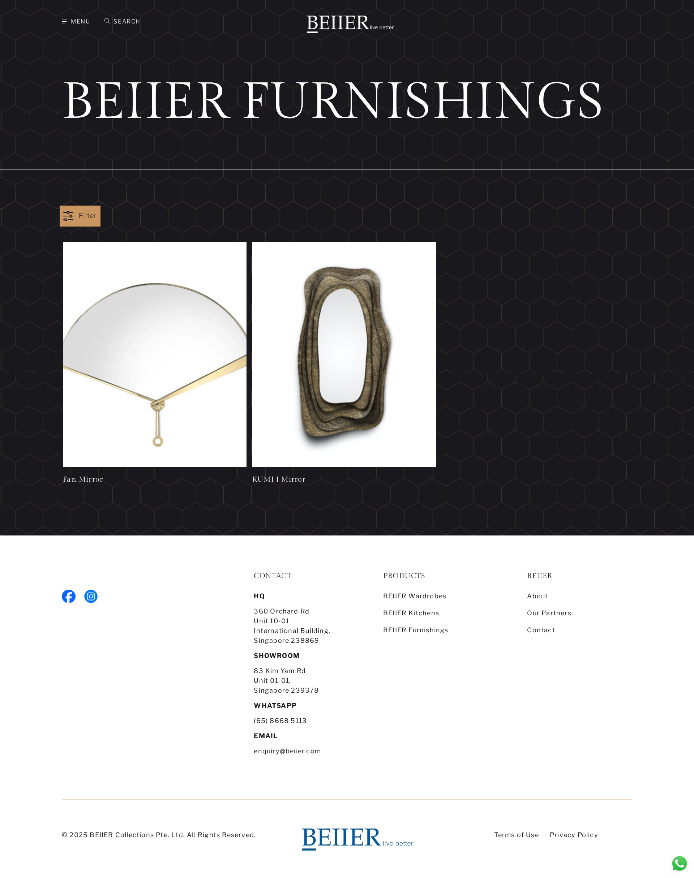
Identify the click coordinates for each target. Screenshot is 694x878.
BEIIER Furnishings (416, 630)
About (537, 596)
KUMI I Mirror (279, 479)
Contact (541, 630)
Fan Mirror (83, 479)
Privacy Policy (574, 835)
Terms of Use (516, 835)
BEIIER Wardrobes (414, 596)
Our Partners (549, 613)
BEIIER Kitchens (411, 613)
